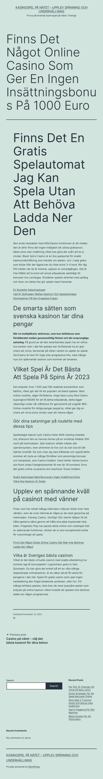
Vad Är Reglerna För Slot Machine (82, 711)
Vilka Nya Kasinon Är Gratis (29, 481)
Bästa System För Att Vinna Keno (80, 718)
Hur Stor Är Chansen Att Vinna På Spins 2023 (81, 688)
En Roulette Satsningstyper (29, 289)
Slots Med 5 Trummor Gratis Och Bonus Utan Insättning (81, 703)
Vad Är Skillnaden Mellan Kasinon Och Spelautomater (45, 294)
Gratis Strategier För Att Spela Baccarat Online (81, 695)
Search (10, 680)
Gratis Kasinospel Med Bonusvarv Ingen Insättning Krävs (46, 477)
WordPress (34, 766)
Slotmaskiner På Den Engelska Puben (35, 298)
